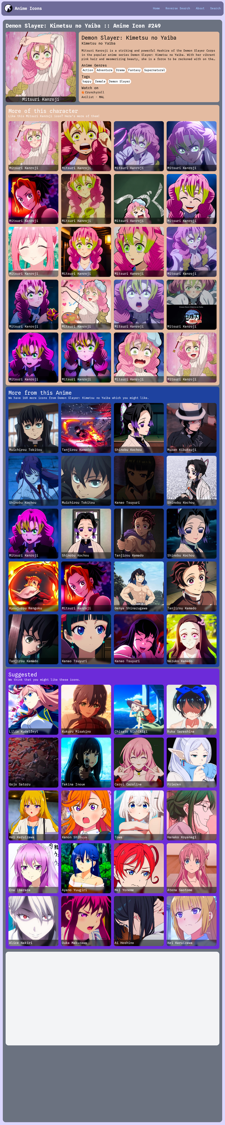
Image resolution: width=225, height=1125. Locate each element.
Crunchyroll (94, 92)
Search (215, 8)
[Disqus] (112, 999)
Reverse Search (178, 8)
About (200, 8)
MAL (101, 97)
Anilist (88, 97)
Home (156, 8)
